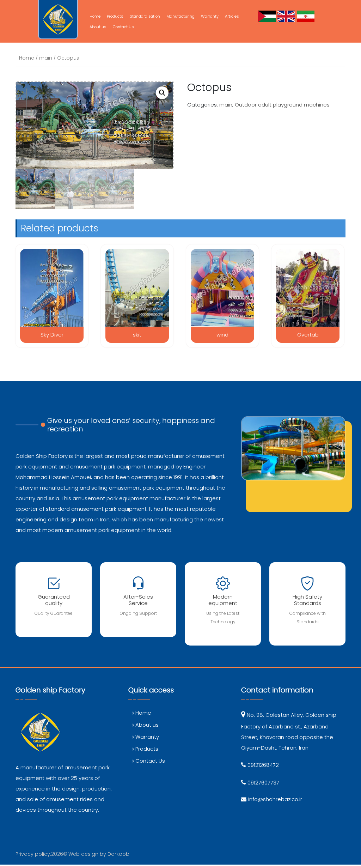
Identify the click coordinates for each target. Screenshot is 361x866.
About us (98, 27)
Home (95, 16)
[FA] (306, 16)
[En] (287, 16)
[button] (162, 92)
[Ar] (267, 16)
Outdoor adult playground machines (282, 104)
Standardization (145, 16)
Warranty (210, 16)
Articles (232, 16)
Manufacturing (180, 16)
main (45, 58)
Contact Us (123, 27)
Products (115, 16)
